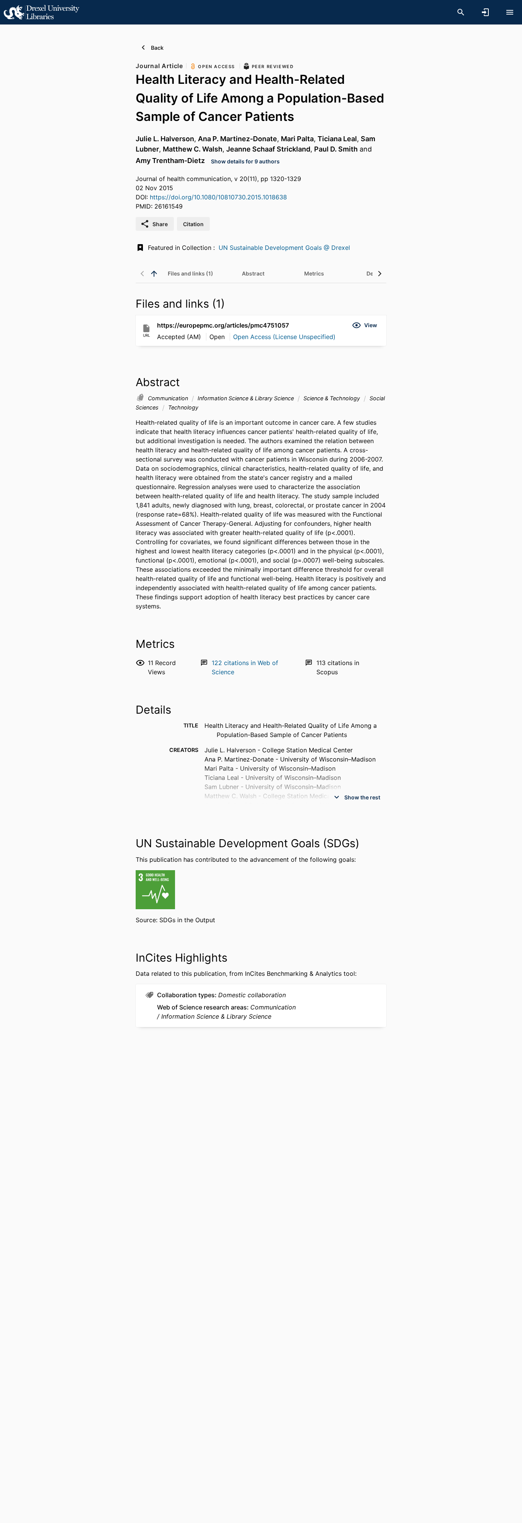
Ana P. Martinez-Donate (237, 139)
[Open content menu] (510, 12)
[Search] (461, 12)
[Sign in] (485, 12)
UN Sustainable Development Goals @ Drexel (284, 247)
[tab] (190, 273)
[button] (364, 325)
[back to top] (154, 273)
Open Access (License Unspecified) (284, 337)
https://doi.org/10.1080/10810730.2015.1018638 (218, 197)
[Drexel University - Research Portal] (41, 11)
